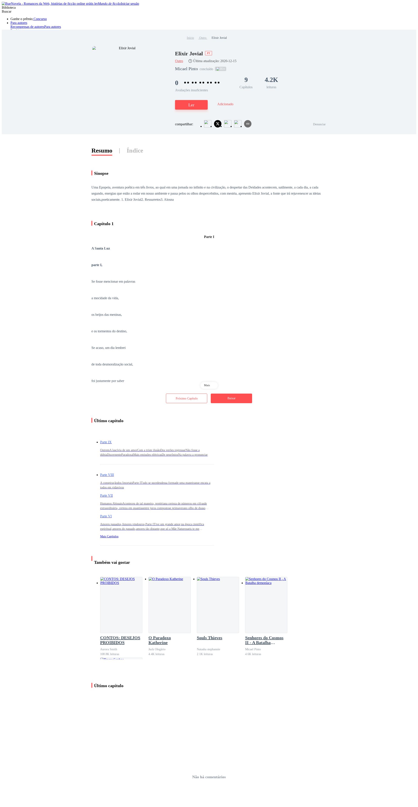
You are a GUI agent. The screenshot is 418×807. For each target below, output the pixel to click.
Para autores (18, 23)
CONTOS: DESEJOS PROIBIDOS (120, 640)
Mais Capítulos (109, 536)
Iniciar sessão (130, 3)
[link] (190, 37)
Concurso (40, 19)
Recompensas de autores (27, 27)
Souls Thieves (209, 637)
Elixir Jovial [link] (219, 37)
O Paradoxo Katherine (159, 640)
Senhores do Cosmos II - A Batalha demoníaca (264, 640)
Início (190, 37)
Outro (202, 37)
